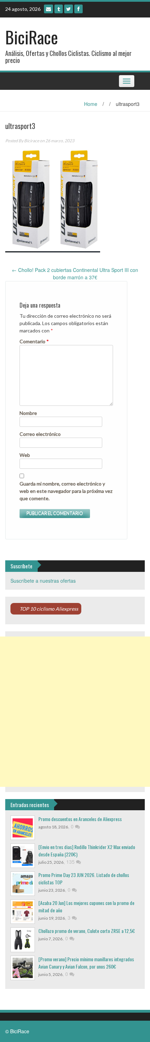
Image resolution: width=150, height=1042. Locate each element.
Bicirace (31, 140)
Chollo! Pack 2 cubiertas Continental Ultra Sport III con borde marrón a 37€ (75, 273)
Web (25, 455)
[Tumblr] (58, 9)
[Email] (48, 9)
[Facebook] (78, 9)
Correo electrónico (40, 434)
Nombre (28, 413)
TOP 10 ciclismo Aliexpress (49, 609)
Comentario (34, 341)
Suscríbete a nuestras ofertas (43, 580)
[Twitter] (68, 9)
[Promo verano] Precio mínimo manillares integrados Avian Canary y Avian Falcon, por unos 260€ (86, 962)
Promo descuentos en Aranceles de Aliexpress (80, 818)
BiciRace (31, 36)
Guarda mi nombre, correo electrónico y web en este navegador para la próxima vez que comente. (66, 491)
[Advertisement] (75, 712)
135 (71, 861)
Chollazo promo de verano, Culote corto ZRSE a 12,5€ (86, 930)
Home (90, 103)
